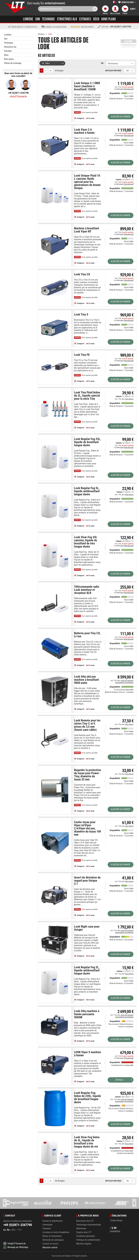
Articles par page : (113, 70)
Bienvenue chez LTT (85, 1221)
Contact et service (50, 1243)
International (128, 89)
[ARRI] (95, 1203)
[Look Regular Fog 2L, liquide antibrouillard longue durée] (55, 982)
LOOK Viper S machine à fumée (87, 1054)
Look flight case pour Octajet (86, 928)
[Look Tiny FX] (55, 367)
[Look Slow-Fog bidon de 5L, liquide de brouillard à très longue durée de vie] (55, 1153)
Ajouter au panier (120, 116)
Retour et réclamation (52, 1236)
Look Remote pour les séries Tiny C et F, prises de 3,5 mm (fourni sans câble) (87, 725)
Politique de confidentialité (88, 1240)
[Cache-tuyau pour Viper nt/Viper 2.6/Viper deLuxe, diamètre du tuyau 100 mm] (55, 843)
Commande (47, 1224)
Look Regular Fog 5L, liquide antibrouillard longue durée (86, 491)
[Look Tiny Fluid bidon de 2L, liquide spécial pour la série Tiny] (55, 409)
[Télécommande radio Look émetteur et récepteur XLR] (55, 603)
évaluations (115, 1231)
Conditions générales (85, 1236)
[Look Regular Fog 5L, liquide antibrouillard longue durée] (55, 506)
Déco (6, 55)
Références (81, 1228)
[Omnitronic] (69, 1203)
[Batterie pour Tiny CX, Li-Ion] (55, 648)
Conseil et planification (52, 1221)
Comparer (80, 118)
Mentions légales (83, 1243)
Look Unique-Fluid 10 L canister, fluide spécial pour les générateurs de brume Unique (87, 182)
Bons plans (9, 59)
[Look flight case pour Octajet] (55, 940)
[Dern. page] (50, 70)
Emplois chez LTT (83, 1232)
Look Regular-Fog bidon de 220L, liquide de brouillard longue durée (87, 1097)
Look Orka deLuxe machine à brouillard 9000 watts (86, 680)
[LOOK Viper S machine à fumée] (55, 1066)
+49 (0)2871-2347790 (120, 26)
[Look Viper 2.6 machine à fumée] (55, 146)
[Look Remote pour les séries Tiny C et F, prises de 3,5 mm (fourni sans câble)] (55, 738)
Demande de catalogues (53, 1240)
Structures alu (10, 47)
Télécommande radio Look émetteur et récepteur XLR (86, 590)
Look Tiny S (81, 314)
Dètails (119, 1080)
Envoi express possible (89, 112)
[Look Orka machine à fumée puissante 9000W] (55, 1025)
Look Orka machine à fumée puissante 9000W (86, 1014)
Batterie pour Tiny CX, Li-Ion (87, 635)
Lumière (7, 34)
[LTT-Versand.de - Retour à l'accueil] (16, 7)
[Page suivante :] (46, 70)
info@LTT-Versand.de (18, 96)
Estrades (8, 51)
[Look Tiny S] (55, 328)
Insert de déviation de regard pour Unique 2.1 (87, 880)
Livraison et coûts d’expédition (55, 1232)
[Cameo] (122, 1203)
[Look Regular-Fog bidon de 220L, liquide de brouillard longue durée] (55, 1108)
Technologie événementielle (88, 1224)
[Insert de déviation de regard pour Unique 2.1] (55, 895)
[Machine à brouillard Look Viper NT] (55, 245)
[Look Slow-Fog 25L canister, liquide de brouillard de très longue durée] (55, 555)
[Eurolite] (17, 1203)
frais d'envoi (129, 399)
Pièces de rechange (12, 63)
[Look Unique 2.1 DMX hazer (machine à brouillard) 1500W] (55, 100)
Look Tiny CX (82, 274)
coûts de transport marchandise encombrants (124, 682)
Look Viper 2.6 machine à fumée (84, 131)
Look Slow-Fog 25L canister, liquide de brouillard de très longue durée (85, 542)
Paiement (46, 1228)
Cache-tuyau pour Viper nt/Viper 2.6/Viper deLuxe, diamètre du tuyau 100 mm (87, 828)
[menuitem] (110, 2)
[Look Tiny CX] (55, 288)
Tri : (102, 63)
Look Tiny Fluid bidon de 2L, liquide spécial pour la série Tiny (87, 395)
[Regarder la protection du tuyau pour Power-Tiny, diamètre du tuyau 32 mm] (55, 789)
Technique (8, 43)
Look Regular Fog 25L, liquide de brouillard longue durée (87, 442)
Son (5, 38)
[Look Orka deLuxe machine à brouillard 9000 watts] (55, 692)
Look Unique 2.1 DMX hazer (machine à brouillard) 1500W (87, 86)
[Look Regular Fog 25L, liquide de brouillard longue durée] (55, 456)
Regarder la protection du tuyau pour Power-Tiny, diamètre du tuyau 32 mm (87, 774)
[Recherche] (95, 9)
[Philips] (43, 1203)
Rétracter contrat (49, 1247)
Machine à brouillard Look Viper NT (86, 230)
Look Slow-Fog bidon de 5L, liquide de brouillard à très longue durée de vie (86, 1142)
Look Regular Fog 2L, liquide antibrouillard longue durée (86, 970)
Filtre (47, 63)
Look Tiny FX (82, 354)
